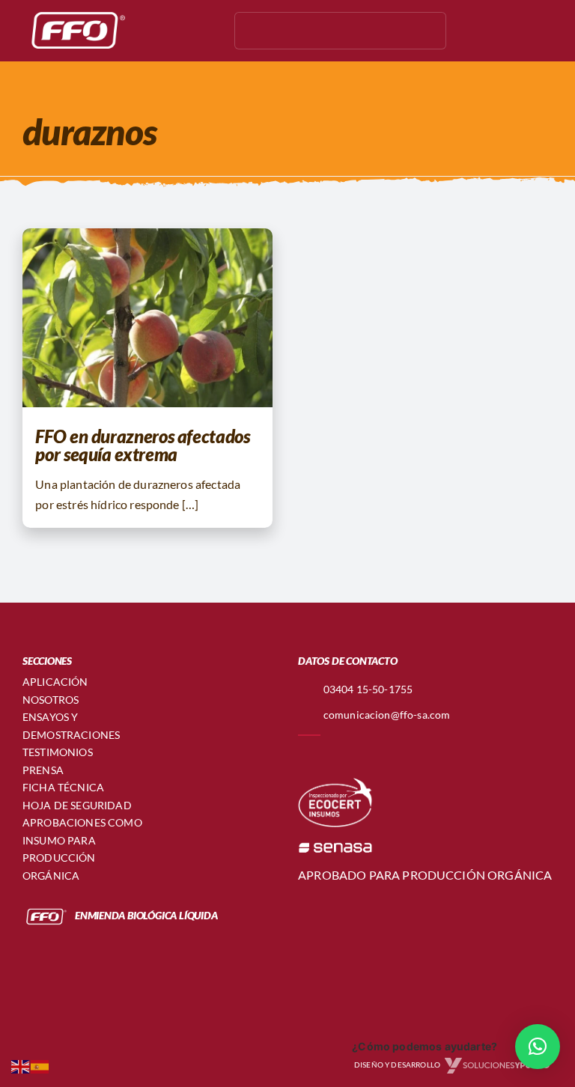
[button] (537, 1046)
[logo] (74, 13)
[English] (21, 1065)
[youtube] (181, 31)
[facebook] (133, 31)
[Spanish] (40, 1065)
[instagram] (157, 31)
